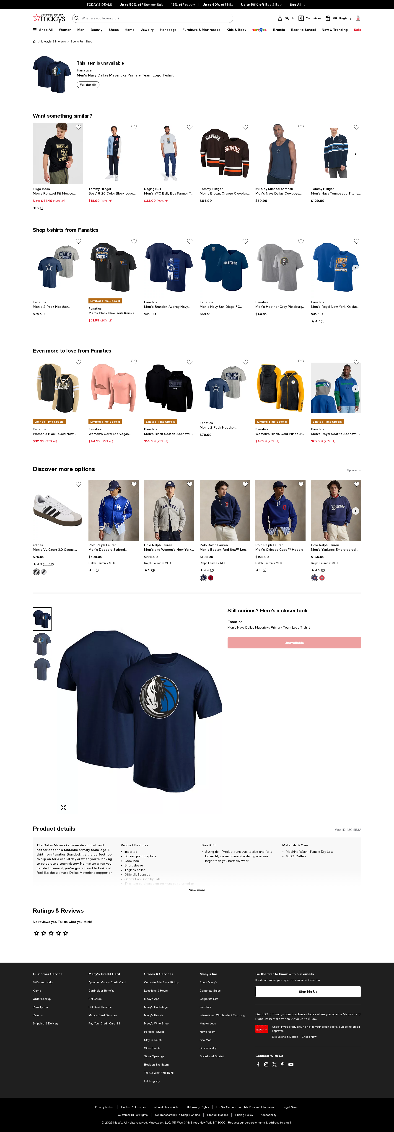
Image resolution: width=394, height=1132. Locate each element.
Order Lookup (42, 998)
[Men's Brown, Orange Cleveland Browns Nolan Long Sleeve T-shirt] (225, 153)
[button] (127, 710)
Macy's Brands (153, 1015)
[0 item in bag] (358, 18)
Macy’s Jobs (208, 1023)
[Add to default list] (78, 127)
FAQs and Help (42, 982)
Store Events (152, 1048)
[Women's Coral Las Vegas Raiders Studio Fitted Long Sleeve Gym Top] (113, 388)
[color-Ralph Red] (210, 578)
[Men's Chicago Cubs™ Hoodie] (280, 510)
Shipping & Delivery (45, 1023)
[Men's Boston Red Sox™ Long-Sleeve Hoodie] (225, 510)
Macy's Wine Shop (156, 1023)
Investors (205, 1007)
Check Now (309, 1036)
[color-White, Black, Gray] (36, 572)
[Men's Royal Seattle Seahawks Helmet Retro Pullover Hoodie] (336, 388)
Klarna (37, 990)
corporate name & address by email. (268, 1122)
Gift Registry (152, 1081)
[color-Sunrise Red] (322, 578)
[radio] (36, 572)
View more (197, 890)
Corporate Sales (210, 990)
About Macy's (208, 982)
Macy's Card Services (102, 1015)
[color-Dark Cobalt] (203, 578)
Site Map (205, 1040)
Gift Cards (94, 998)
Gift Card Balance (100, 1007)
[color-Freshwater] (314, 578)
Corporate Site (209, 998)
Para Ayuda (40, 1007)
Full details (88, 85)
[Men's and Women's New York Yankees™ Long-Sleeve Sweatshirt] (169, 510)
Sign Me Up (308, 991)
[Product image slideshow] (139, 710)
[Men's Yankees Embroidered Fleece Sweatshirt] (336, 510)
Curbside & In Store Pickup (161, 982)
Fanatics (84, 70)
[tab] (42, 619)
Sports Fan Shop (81, 41)
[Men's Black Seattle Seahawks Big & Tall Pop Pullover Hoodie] (169, 388)
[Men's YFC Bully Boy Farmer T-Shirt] (169, 153)
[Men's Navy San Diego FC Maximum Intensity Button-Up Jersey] (225, 267)
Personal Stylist (154, 1031)
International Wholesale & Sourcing (222, 1015)
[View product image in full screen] (63, 807)
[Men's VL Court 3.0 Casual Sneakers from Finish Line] (58, 510)
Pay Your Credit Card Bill (104, 1023)
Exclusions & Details (285, 1036)
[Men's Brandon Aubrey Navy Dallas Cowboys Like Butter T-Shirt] (169, 267)
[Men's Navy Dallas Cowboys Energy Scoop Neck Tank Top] (280, 153)
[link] (58, 198)
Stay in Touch (153, 1040)
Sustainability (208, 1048)
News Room (207, 1031)
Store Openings (154, 1056)
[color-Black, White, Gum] (44, 572)
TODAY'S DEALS (99, 4)
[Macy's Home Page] (49, 18)
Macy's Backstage (156, 1007)
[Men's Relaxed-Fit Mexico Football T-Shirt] (58, 153)
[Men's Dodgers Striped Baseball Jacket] (113, 510)
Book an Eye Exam (156, 1064)
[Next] (355, 154)
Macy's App (151, 998)
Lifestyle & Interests (53, 41)
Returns (38, 1015)
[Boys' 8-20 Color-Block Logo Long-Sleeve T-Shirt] (113, 153)
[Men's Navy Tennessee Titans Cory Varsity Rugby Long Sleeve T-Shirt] (336, 153)
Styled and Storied (212, 1056)
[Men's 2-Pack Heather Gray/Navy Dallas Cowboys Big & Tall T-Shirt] (58, 267)
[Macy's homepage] (34, 41)
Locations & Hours (156, 990)
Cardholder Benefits (101, 990)
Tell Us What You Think (159, 1072)
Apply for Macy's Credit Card (107, 982)
